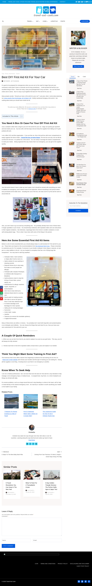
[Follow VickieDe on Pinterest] (36, 444)
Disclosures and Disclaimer (79, 563)
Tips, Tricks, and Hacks (8, 73)
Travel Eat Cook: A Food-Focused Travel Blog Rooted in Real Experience (33, 1)
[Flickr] (89, 581)
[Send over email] (1, 293)
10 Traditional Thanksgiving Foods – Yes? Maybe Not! (81, 135)
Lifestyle (54, 21)
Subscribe (84, 21)
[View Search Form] (3, 21)
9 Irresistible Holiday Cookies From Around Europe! (81, 155)
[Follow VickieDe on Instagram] (30, 444)
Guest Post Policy (83, 566)
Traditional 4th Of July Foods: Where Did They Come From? (81, 145)
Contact (62, 1)
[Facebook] (79, 581)
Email (35, 540)
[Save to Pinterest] (1, 290)
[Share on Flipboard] (1, 298)
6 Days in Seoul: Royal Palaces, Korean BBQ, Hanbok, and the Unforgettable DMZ (81, 122)
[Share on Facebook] (1, 287)
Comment (5, 516)
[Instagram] (82, 581)
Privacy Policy (63, 563)
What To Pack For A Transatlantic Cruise (31, 485)
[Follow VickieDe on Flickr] (33, 444)
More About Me (78, 66)
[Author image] (2, 81)
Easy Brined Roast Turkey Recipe (81, 191)
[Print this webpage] (1, 295)
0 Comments (15, 81)
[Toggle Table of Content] (20, 116)
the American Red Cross (43, 246)
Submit (78, 210)
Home (4, 1)
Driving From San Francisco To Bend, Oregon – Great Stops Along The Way (48, 454)
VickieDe (7, 81)
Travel (18, 73)
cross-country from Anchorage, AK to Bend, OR (17, 98)
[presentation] (11, 475)
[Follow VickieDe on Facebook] (27, 444)
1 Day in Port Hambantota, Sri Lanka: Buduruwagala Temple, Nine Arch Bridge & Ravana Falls (81, 108)
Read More (32, 440)
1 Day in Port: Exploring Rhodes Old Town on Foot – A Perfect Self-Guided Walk (81, 95)
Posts (63, 21)
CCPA (36, 563)
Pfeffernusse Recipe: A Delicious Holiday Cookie (81, 175)
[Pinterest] (85, 581)
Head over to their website (9, 359)
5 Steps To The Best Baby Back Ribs (12, 453)
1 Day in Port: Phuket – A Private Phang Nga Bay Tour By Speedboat (81, 83)
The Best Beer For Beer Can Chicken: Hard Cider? (81, 166)
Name (4, 540)
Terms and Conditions (48, 563)
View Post (79, 89)
